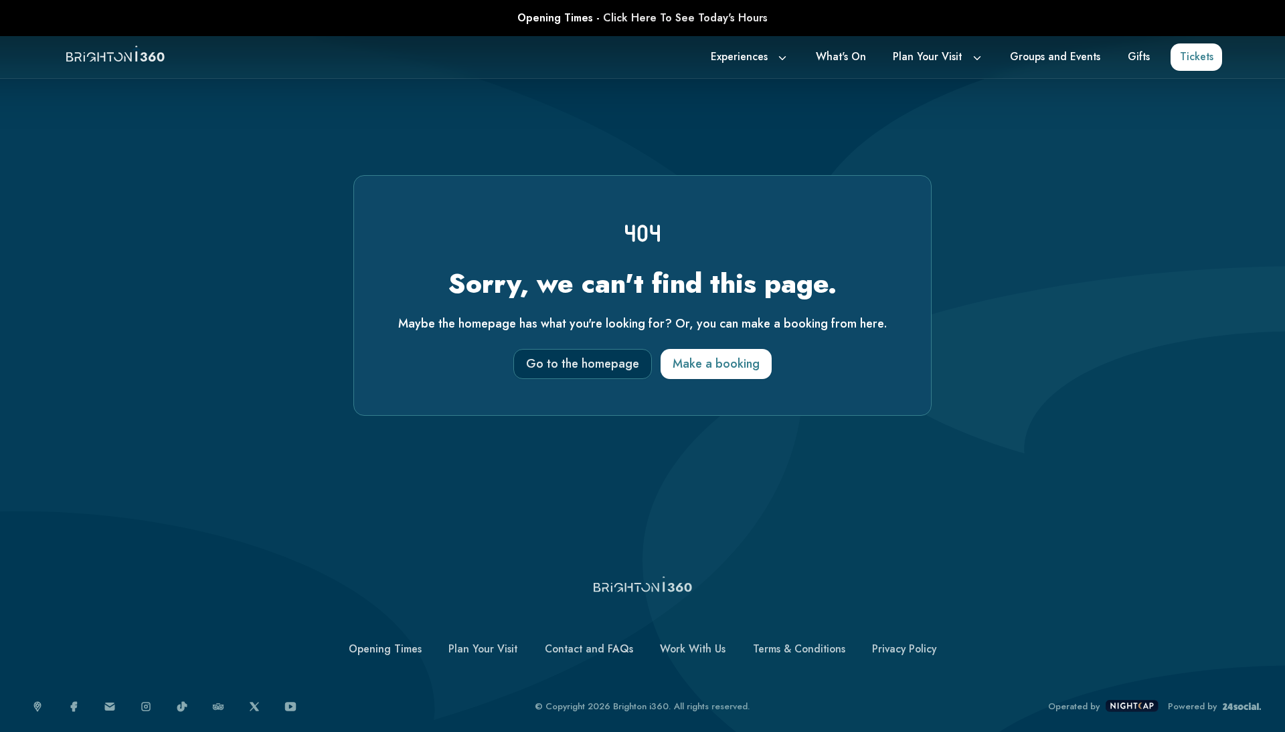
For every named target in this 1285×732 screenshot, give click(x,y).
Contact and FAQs (589, 648)
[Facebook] (74, 707)
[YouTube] (291, 707)
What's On (841, 56)
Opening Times (385, 648)
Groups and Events (1055, 56)
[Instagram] (146, 707)
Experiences (739, 56)
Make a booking (716, 363)
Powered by (1192, 707)
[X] (254, 707)
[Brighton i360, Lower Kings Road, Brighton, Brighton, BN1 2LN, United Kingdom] (38, 707)
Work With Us (692, 648)
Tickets (1196, 56)
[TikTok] (182, 707)
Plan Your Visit (927, 56)
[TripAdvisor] (218, 707)
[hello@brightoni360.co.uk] (110, 707)
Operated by (1074, 707)
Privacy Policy (904, 648)
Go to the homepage (582, 363)
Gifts (1139, 56)
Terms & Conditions (799, 648)
